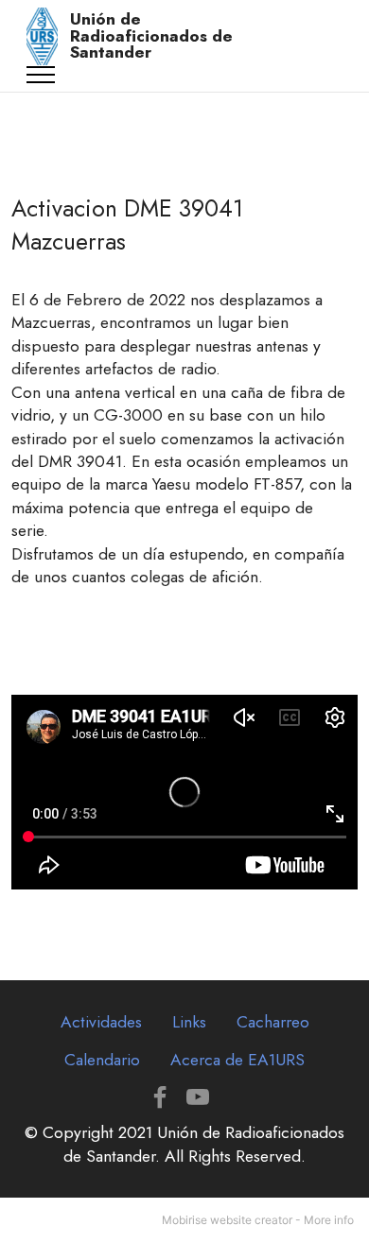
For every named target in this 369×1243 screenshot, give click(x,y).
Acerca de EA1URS (237, 1059)
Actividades (101, 1022)
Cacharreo (273, 1022)
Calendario (102, 1059)
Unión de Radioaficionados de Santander (151, 35)
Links (189, 1022)
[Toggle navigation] (41, 74)
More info (329, 1220)
